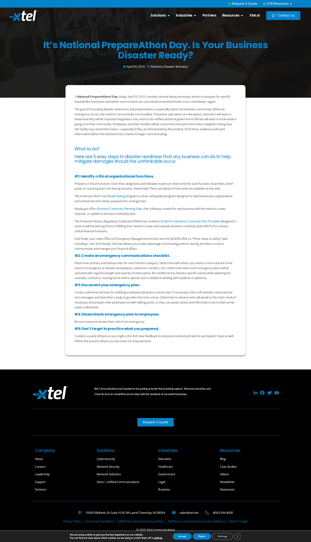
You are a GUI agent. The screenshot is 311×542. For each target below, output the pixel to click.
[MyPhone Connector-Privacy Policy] (140, 521)
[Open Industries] (195, 15)
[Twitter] (269, 393)
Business (157, 66)
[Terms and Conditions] (99, 521)
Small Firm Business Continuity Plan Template (190, 221)
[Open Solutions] (168, 15)
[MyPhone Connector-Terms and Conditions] (196, 521)
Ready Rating (116, 196)
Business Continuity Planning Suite (119, 209)
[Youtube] (276, 393)
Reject (202, 536)
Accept (182, 536)
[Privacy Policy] (72, 521)
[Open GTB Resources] (290, 3)
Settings (222, 536)
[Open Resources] (242, 15)
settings (158, 538)
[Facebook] (262, 393)
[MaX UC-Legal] (238, 521)
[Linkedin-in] (255, 393)
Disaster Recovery (176, 66)
